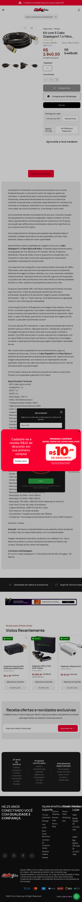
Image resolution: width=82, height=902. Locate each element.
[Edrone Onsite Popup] (41, 451)
